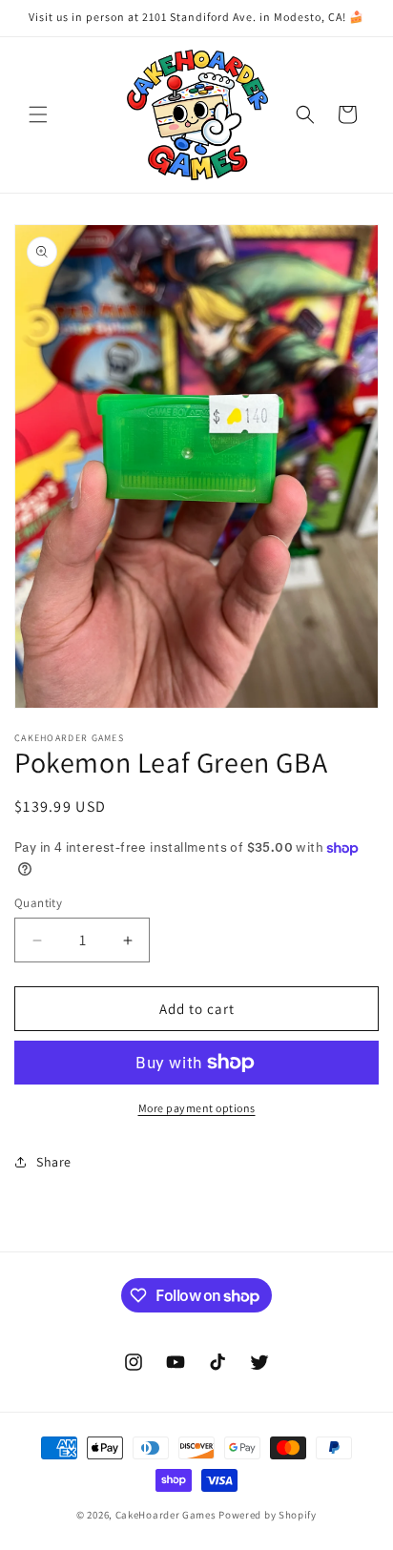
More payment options (197, 1108)
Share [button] (54, 1161)
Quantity (38, 903)
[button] (38, 114)
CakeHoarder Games (166, 1514)
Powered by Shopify (267, 1514)
